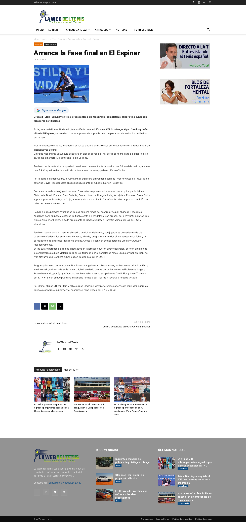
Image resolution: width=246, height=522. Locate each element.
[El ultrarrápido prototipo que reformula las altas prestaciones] (104, 495)
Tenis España (58, 39)
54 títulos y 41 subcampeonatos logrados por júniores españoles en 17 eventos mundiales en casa (51, 407)
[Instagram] (198, 2)
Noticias (121, 29)
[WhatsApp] (52, 306)
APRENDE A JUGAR (76, 29)
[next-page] (41, 421)
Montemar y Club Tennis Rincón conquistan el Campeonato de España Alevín (89, 407)
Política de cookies (203, 518)
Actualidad (183, 469)
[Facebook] (193, 2)
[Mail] (204, 2)
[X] (209, 2)
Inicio (36, 39)
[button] (208, 30)
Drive (118, 465)
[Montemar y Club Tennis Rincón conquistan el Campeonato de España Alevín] (92, 389)
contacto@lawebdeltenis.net (65, 482)
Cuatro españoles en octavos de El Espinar (126, 326)
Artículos (101, 29)
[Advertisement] (151, 16)
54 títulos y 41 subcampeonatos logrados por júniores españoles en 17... (195, 462)
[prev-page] (36, 421)
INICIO (40, 29)
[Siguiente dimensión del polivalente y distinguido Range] (104, 463)
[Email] (60, 306)
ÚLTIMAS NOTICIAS (171, 450)
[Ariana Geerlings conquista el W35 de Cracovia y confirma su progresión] (166, 480)
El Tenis (53, 29)
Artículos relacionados (48, 369)
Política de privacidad (182, 518)
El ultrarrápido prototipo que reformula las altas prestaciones (131, 494)
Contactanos (147, 518)
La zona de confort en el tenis (50, 323)
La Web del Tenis (67, 342)
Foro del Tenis (162, 518)
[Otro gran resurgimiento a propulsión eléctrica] (104, 479)
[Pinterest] (77, 349)
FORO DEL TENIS (143, 29)
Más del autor (71, 369)
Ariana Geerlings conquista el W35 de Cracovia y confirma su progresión (194, 479)
